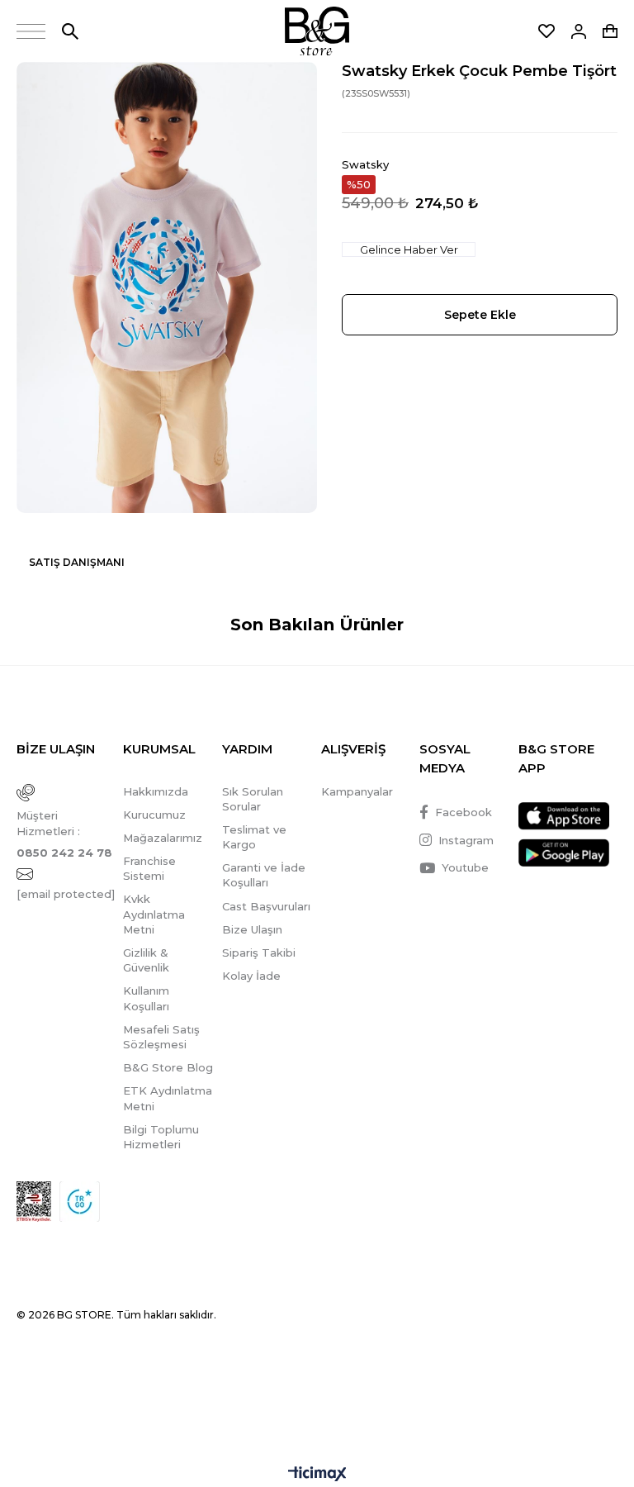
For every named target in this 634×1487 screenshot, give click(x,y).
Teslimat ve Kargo (254, 837)
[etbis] (34, 1201)
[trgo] (79, 1201)
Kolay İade (251, 975)
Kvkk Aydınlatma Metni (154, 913)
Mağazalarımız (162, 837)
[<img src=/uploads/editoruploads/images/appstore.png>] (563, 816)
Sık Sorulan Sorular (252, 799)
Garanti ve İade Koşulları (263, 875)
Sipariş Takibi (259, 952)
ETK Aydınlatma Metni (167, 1098)
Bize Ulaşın (252, 929)
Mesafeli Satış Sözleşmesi (161, 1037)
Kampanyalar (357, 791)
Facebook (463, 812)
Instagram (466, 840)
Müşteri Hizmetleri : (64, 833)
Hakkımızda (155, 791)
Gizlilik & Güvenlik (146, 960)
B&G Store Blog (168, 1067)
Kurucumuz (154, 814)
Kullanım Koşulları (146, 998)
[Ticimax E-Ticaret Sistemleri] (317, 1475)
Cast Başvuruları (266, 906)
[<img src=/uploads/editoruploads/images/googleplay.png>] (563, 853)
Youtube (465, 867)
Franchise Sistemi (149, 868)
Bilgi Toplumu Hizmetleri (161, 1137)
